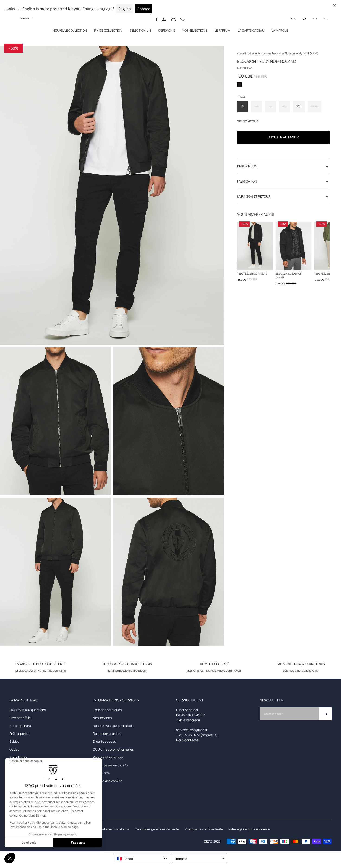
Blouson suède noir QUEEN (289, 275)
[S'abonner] (325, 713)
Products (277, 53)
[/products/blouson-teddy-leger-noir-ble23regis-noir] (255, 246)
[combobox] (141, 858)
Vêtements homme (259, 53)
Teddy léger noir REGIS (252, 273)
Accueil (241, 53)
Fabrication (247, 181)
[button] (69, 31)
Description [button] (247, 166)
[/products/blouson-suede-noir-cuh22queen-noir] (293, 246)
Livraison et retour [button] (253, 196)
